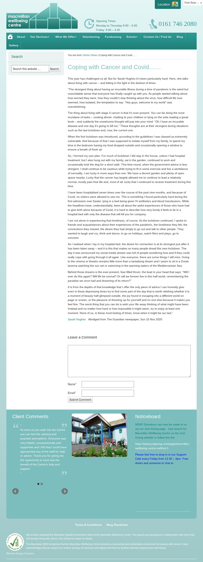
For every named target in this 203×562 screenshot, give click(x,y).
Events (132, 36)
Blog (180, 36)
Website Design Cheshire (20, 553)
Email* (72, 393)
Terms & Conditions (88, 524)
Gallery (13, 45)
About (21, 36)
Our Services (39, 36)
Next (64, 492)
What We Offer (66, 36)
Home (10, 37)
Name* (72, 384)
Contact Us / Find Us (157, 36)
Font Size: (190, 2)
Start (39, 484)
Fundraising (113, 36)
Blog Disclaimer (117, 524)
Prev (15, 492)
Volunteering (91, 36)
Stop (42, 484)
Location (164, 4)
